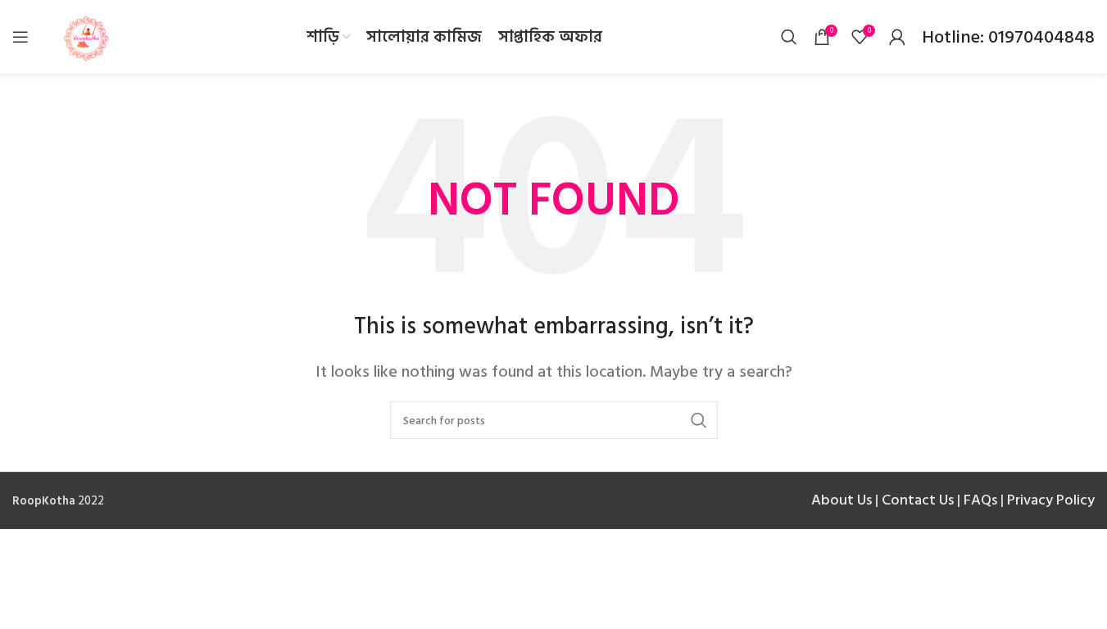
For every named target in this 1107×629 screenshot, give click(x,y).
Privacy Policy (1051, 500)
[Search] (789, 36)
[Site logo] (86, 36)
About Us (841, 500)
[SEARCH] (699, 420)
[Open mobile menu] (20, 36)
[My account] (897, 36)
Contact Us (918, 500)
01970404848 (1039, 37)
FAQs (980, 500)
